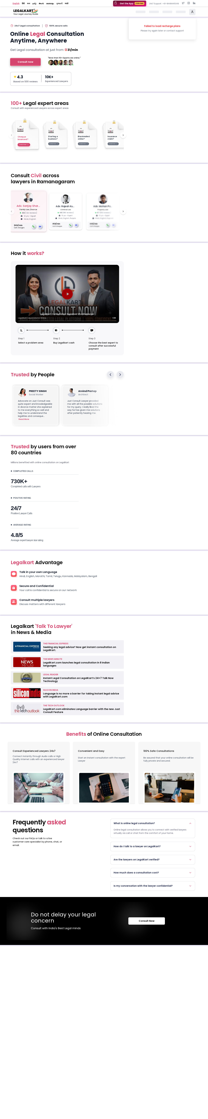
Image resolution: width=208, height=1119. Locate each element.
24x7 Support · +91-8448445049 (164, 3)
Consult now (25, 62)
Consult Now (147, 921)
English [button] (16, 3)
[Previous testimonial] (110, 374)
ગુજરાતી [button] (59, 3)
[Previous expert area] (11, 135)
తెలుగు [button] (41, 3)
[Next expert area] (123, 135)
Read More (24, 419)
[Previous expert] (11, 211)
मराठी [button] (66, 3)
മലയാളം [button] (50, 3)
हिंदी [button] (23, 3)
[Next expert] (123, 211)
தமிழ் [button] (34, 3)
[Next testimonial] (120, 374)
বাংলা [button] (28, 3)
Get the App (131, 3)
